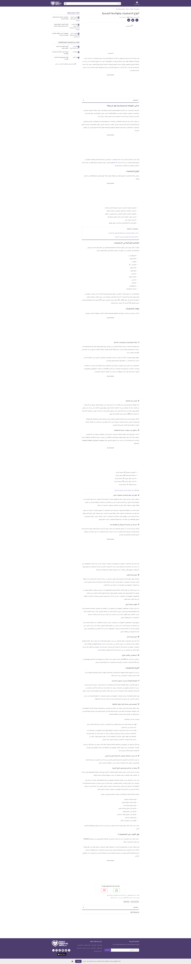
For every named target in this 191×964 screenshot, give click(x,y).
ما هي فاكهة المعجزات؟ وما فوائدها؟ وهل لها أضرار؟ (123, 233)
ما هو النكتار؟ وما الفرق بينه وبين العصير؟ (126, 237)
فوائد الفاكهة (126, 901)
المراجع (136, 907)
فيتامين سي (105, 247)
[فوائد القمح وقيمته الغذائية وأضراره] (74, 58)
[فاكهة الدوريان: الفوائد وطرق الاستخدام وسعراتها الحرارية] (74, 27)
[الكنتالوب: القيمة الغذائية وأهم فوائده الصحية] (74, 19)
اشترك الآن (107, 950)
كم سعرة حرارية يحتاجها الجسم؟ (123, 490)
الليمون (134, 220)
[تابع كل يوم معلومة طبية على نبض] (65, 64)
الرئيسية (136, 9)
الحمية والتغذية (120, 9)
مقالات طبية (129, 9)
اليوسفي (133, 211)
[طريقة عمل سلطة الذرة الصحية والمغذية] (74, 52)
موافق (78, 961)
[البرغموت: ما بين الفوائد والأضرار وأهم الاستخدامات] (74, 35)
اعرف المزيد (86, 961)
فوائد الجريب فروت (135, 901)
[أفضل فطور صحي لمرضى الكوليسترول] (74, 47)
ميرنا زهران (129, 895)
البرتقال (113, 162)
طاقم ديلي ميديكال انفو (112, 895)
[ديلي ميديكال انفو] (56, 3)
